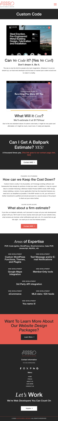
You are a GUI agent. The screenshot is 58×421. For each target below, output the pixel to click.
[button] (29, 162)
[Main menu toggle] (55, 4)
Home (30, 376)
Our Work (30, 384)
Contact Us (30, 386)
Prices (30, 379)
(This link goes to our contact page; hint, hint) (39, 154)
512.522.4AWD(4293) (29, 363)
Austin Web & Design (23, 418)
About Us (30, 381)
